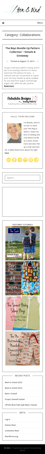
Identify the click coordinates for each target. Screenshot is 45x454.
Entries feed (10, 425)
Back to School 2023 (13, 382)
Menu (40, 22)
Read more (9, 86)
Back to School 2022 (13, 388)
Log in (7, 419)
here (7, 153)
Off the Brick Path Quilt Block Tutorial (21, 405)
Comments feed (12, 430)
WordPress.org (11, 436)
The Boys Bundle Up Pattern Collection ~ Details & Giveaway (22, 51)
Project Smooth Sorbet (15, 399)
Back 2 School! (11, 393)
